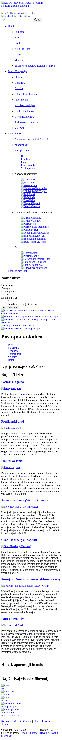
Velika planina (28, 168)
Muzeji (34, 229)
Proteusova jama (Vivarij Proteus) (24, 500)
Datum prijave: (9, 291)
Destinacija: (7, 285)
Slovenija (19, 77)
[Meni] (7, 10)
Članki (36, 721)
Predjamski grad (12, 421)
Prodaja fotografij (10, 715)
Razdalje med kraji (17, 270)
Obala (18, 54)
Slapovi (36, 203)
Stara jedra (40, 241)
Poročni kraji (44, 258)
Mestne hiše (42, 226)
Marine (35, 255)
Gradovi (36, 220)
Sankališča (40, 261)
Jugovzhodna (21, 99)
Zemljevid (13, 350)
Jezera (33, 185)
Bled (17, 37)
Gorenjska (20, 82)
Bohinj (18, 43)
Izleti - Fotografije (17, 71)
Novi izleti (16, 721)
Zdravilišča (41, 267)
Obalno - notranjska (25, 111)
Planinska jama (12, 461)
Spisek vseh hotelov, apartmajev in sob (35, 65)
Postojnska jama (29, 165)
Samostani (40, 235)
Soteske (36, 206)
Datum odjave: (9, 297)
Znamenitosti (14, 133)
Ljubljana (19, 31)
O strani (27, 721)
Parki (32, 194)
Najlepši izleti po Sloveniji (15, 5)
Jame (31, 182)
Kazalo (5, 721)
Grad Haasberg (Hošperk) (19, 540)
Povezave (47, 721)
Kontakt (6, 724)
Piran (24, 162)
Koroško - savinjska (25, 105)
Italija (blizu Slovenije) (26, 94)
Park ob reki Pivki (13, 618)
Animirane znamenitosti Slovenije (32, 139)
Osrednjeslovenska (24, 116)
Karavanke (41, 188)
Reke (32, 200)
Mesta (33, 223)
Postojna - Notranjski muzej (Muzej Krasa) (30, 579)
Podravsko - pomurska (26, 122)
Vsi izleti (19, 127)
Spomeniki (40, 238)
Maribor (19, 60)
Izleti (10, 344)
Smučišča (39, 264)
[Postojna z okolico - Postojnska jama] (21, 328)
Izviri (32, 179)
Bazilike (36, 217)
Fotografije (13, 347)
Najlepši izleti (22, 150)
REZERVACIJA (10, 307)
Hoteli (11, 26)
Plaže (32, 197)
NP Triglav (41, 191)
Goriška (19, 88)
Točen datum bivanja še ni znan (21, 304)
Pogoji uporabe (29, 732)
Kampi (34, 252)
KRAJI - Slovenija (33, 2)
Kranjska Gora (22, 48)
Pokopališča (42, 232)
